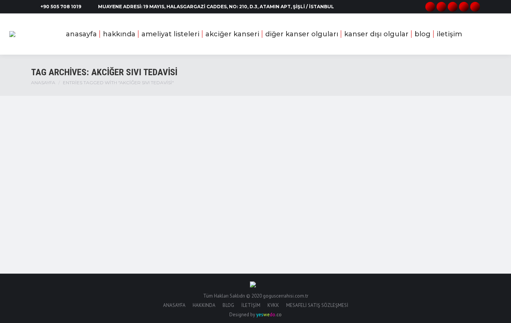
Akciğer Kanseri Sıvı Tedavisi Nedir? (109, 195)
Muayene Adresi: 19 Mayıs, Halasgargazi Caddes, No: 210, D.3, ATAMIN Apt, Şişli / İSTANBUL (216, 6)
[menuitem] (81, 34)
